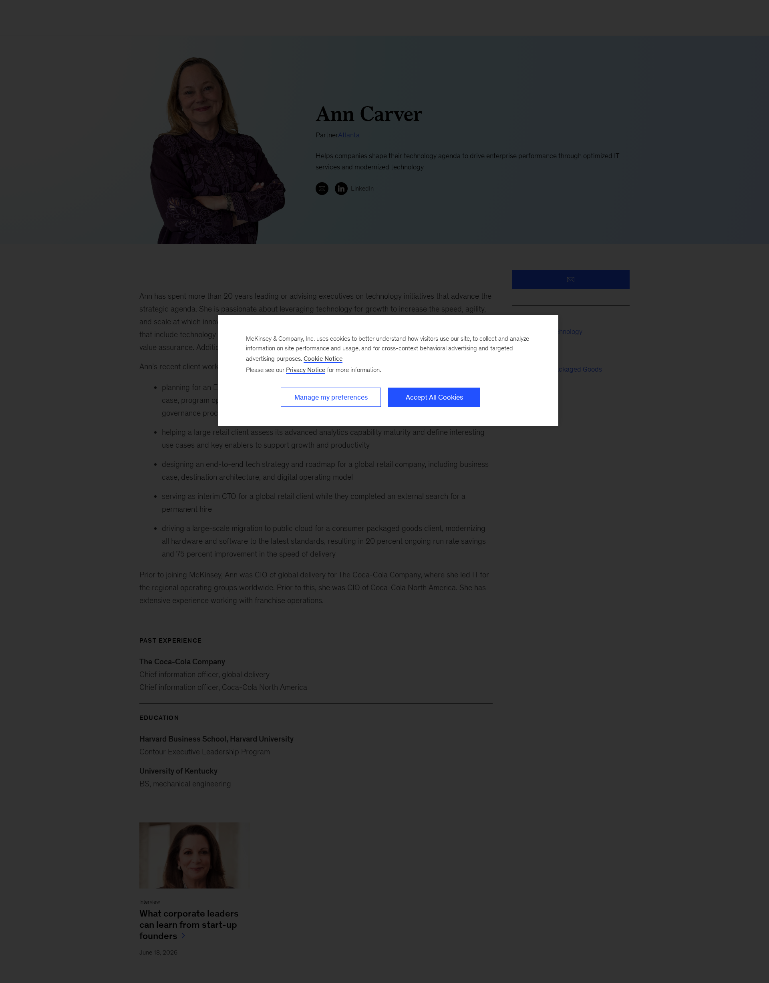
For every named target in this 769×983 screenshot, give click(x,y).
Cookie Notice (323, 358)
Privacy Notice (305, 369)
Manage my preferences (331, 397)
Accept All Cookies (434, 397)
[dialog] (388, 370)
